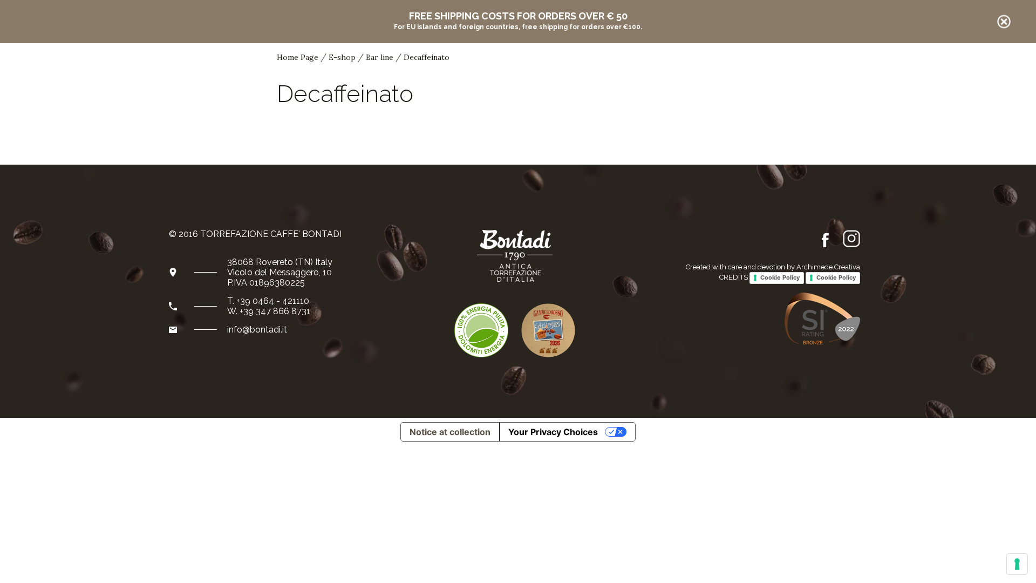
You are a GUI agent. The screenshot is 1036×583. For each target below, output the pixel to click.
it (904, 73)
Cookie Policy (780, 277)
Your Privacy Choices (553, 431)
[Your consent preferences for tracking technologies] (1017, 564)
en (918, 73)
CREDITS (733, 277)
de (934, 73)
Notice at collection (450, 431)
